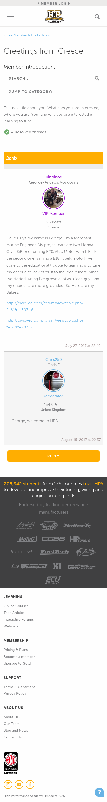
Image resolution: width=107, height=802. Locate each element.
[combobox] (53, 91)
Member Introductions (32, 35)
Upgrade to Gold (17, 663)
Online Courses (16, 606)
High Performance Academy (54, 16)
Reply (11, 157)
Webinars (11, 626)
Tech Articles (14, 613)
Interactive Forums (19, 619)
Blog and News (16, 730)
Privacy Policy (15, 693)
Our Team (12, 724)
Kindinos (54, 177)
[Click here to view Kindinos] (53, 199)
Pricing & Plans (16, 650)
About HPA (13, 717)
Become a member (19, 657)
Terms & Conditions (19, 687)
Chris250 (53, 359)
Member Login (55, 3)
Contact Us (13, 737)
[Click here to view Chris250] (53, 382)
